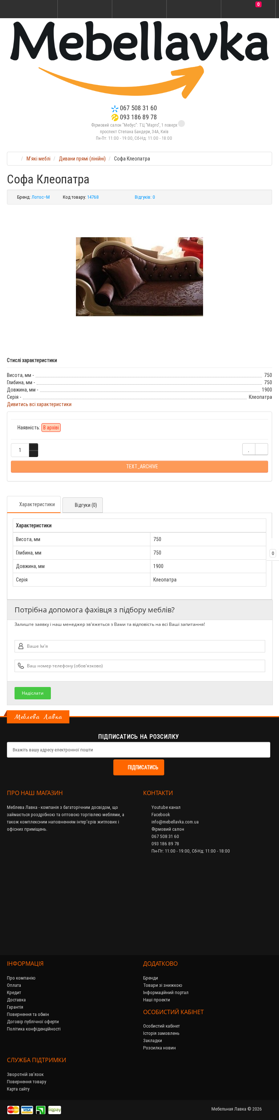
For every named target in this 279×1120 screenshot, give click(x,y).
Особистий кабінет (161, 1026)
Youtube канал (165, 807)
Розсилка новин (159, 1048)
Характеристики (37, 504)
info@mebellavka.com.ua (174, 822)
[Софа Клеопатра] (139, 277)
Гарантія (15, 1007)
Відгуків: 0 (145, 197)
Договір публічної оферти (33, 1021)
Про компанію (21, 978)
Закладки (152, 1040)
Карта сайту (18, 1089)
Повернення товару (26, 1082)
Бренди (150, 978)
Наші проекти (156, 1000)
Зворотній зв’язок (25, 1074)
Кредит (14, 992)
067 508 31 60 (137, 108)
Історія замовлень (161, 1033)
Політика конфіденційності (34, 1029)
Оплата (14, 985)
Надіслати (33, 693)
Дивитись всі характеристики (39, 404)
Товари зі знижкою (162, 985)
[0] (248, 9)
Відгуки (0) (86, 505)
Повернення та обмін (28, 1014)
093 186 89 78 (137, 117)
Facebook (160, 814)
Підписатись (143, 767)
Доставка (16, 1000)
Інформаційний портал (166, 992)
